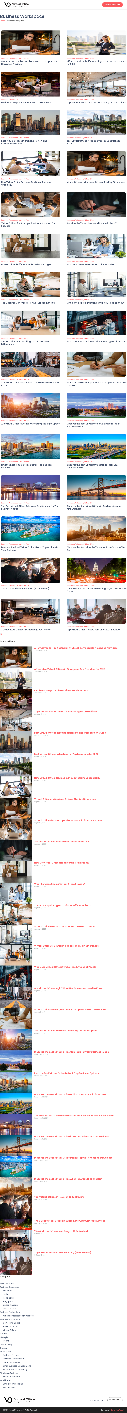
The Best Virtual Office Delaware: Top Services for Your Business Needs (30, 507)
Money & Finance (11, 1376)
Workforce (5, 1380)
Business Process (11, 1355)
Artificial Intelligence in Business (18, 1315)
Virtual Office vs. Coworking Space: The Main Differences (25, 343)
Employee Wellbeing (13, 1383)
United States (9, 1308)
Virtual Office (24, 58)
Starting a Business (9, 1373)
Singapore (8, 1301)
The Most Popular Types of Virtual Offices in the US (28, 302)
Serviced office (10, 1326)
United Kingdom (10, 1305)
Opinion (3, 1348)
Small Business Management (17, 1365)
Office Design (6, 1344)
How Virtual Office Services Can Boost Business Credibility (26, 183)
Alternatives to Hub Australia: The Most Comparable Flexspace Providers (29, 63)
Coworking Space (11, 1322)
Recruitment (9, 1387)
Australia (7, 1290)
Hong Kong (8, 1297)
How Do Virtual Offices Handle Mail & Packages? (26, 264)
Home (2, 21)
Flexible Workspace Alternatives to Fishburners (26, 102)
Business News (7, 1283)
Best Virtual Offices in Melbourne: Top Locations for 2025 (94, 142)
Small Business (7, 1351)
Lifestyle (4, 1337)
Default (3, 1333)
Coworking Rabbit (117, 1410)
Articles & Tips (96, 1400)
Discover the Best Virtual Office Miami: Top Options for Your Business (30, 548)
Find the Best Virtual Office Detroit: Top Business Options (26, 466)
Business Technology (10, 1312)
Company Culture (11, 1362)
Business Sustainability (13, 1358)
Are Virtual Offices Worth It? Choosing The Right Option (30, 423)
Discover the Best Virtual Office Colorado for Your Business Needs (93, 425)
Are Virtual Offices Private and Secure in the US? (92, 223)
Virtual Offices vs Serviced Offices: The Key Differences (96, 182)
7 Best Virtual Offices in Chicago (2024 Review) (26, 629)
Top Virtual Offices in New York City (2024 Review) (93, 629)
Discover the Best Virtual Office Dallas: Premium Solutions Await (92, 466)
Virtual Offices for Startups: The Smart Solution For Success (28, 224)
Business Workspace (9, 58)
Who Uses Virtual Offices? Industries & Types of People (96, 341)
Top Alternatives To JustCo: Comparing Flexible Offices (96, 102)
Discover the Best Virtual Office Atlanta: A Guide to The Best (96, 548)
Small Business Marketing (15, 1369)
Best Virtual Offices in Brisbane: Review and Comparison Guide (24, 142)
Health (6, 1340)
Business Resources (9, 1287)
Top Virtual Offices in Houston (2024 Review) (25, 588)
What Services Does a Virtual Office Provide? (90, 264)
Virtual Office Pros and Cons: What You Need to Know (95, 302)
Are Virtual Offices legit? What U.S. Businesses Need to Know (30, 384)
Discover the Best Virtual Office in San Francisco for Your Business (94, 507)
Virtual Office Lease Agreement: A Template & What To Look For (96, 384)
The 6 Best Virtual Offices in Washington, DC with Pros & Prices (96, 590)
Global (6, 1294)
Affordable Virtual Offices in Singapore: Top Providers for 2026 (95, 63)
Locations (115, 1399)
